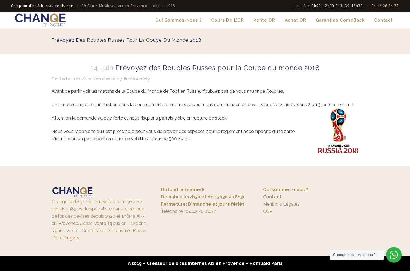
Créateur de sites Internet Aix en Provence (196, 263)
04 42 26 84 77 (385, 6)
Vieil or (72, 230)
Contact (272, 196)
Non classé (103, 79)
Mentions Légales (281, 204)
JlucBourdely (136, 79)
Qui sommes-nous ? (285, 189)
